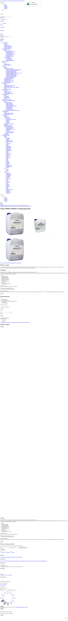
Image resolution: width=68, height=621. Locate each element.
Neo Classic (8, 186)
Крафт (7, 169)
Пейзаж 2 (8, 164)
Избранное (8, 552)
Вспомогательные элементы (11, 119)
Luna (5, 168)
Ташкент (5, 8)
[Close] (2, 608)
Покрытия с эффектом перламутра (12, 74)
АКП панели (6, 96)
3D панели (6, 44)
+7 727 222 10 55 (9, 575)
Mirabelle (7, 184)
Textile (7, 160)
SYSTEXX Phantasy (9, 107)
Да (28, 4)
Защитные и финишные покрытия (12, 70)
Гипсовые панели (5, 42)
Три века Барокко (9, 59)
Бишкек (5, 7)
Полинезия (8, 191)
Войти (13, 552)
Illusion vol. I (8, 148)
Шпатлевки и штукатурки (8, 81)
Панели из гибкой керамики (7, 99)
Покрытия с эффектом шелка (11, 76)
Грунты (5, 67)
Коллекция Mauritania (10, 53)
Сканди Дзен (8, 192)
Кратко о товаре (3, 262)
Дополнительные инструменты (9, 85)
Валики (5, 84)
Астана (5, 198)
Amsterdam (8, 176)
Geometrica (8, 181)
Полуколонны (6, 134)
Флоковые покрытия (9, 77)
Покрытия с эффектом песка (11, 75)
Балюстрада (6, 116)
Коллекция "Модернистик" (11, 51)
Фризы (7, 122)
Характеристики (12, 262)
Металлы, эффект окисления (11, 71)
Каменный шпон (5, 61)
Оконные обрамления (8, 126)
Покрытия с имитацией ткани (11, 72)
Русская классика (9, 165)
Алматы (5, 197)
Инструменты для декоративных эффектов (11, 87)
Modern (7, 185)
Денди (7, 161)
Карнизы (7, 120)
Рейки (5, 98)
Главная (1, 206)
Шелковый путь (9, 166)
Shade (7, 156)
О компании (5, 0)
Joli (6, 183)
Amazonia (8, 138)
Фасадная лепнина (5, 114)
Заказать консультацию (23, 547)
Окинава (7, 190)
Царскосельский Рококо (10, 60)
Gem (7, 180)
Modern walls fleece (9, 104)
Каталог (1, 204)
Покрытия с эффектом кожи (11, 73)
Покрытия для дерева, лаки (9, 80)
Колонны (6, 124)
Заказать (2, 606)
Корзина (3, 552)
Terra (7, 159)
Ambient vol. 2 (8, 173)
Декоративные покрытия (8, 68)
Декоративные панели (8, 91)
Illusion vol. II (8, 149)
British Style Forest (9, 140)
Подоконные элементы (10, 131)
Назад (5, 43)
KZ (2, 38)
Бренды (11, 557)
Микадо (7, 188)
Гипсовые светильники (8, 46)
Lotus (7, 152)
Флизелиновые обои (5, 135)
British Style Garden (9, 141)
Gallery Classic (8, 146)
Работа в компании (21, 0)
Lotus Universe (8, 153)
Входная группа (7, 117)
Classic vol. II (8, 143)
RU (0, 38)
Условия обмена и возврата (11, 322)
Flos (7, 179)
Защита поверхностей (8, 86)
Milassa (5, 171)
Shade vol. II (8, 157)
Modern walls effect (9, 103)
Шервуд (7, 167)
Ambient (7, 172)
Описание (7, 262)
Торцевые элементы (9, 132)
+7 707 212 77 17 (3, 575)
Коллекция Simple (9, 55)
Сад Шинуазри (8, 58)
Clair (7, 142)
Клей (3, 62)
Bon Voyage (8, 177)
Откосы (7, 130)
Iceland (7, 182)
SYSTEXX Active (9, 106)
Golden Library (8, 147)
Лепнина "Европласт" (8, 50)
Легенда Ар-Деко (9, 57)
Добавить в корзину (4, 318)
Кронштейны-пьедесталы (10, 129)
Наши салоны (15, 0)
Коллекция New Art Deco (10, 54)
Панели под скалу (7, 92)
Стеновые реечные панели (8, 93)
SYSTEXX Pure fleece (10, 109)
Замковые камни (9, 128)
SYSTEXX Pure (9, 108)
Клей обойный (6, 64)
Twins (7, 187)
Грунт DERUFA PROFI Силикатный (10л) (24, 206)
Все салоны (2, 568)
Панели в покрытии (7, 47)
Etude (7, 145)
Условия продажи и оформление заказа (22, 322)
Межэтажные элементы (8, 125)
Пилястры (6, 133)
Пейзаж (7, 163)
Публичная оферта (3, 584)
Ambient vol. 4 (8, 175)
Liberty (7, 151)
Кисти (5, 88)
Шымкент (6, 6)
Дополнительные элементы (9, 123)
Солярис (7, 193)
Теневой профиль (5, 111)
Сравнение (20, 205)
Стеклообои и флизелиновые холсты (8, 100)
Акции (1, 0)
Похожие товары (18, 262)
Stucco (7, 158)
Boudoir (7, 139)
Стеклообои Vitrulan (7, 102)
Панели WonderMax (5, 94)
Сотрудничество (10, 0)
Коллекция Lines (9, 52)
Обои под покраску (9, 189)
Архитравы (8, 118)
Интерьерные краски (7, 79)
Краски (3, 65)
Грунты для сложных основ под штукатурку (13, 69)
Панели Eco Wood (5, 89)
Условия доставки (3, 322)
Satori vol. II (8, 155)
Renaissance (8, 154)
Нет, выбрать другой (34, 4)
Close (1, 203)
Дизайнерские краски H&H (9, 78)
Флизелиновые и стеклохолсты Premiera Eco (11, 110)
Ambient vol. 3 (8, 174)
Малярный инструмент (6, 82)
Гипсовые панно (7, 45)
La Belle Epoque (9, 150)
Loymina (5, 137)
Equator (7, 144)
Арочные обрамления (10, 127)
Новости (13, 557)
